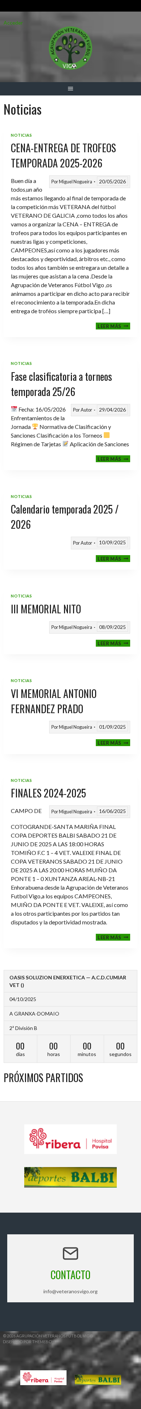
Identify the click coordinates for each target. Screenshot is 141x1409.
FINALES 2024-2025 (48, 793)
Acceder (13, 23)
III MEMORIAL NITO (46, 608)
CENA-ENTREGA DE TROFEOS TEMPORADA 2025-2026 (63, 155)
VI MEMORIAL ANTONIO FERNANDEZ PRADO (54, 701)
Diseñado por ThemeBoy (28, 1341)
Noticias (21, 135)
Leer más (114, 326)
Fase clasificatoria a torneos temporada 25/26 (61, 384)
